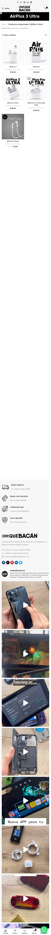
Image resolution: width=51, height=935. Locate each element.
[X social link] (21, 2)
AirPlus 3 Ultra (13, 103)
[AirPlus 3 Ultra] (13, 88)
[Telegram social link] (31, 2)
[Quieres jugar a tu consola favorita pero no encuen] (25, 898)
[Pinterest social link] (24, 2)
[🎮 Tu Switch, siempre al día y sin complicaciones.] (25, 801)
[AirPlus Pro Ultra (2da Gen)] (36, 88)
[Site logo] (24, 8)
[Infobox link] (16, 487)
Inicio (4, 24)
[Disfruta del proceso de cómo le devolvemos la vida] (25, 605)
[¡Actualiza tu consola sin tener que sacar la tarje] (25, 703)
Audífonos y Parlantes (13, 69)
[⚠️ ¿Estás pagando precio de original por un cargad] (25, 849)
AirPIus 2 (12, 67)
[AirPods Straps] (13, 126)
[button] (44, 929)
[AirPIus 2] (13, 52)
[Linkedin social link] (27, 2)
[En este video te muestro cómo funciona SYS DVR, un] (25, 654)
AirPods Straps (13, 141)
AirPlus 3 (36, 67)
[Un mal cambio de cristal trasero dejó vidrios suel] (25, 752)
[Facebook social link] (17, 2)
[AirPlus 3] (36, 52)
